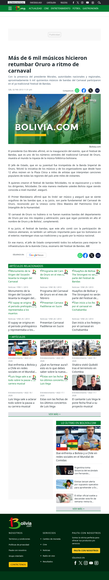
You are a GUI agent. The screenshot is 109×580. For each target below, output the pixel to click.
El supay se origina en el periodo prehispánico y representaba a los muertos (22, 328)
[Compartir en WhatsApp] (77, 90)
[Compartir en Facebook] (83, 90)
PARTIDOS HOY (36, 2)
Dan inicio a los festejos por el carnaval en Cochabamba (86, 326)
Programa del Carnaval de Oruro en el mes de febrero (54, 294)
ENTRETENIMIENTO (60, 8)
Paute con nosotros (17, 550)
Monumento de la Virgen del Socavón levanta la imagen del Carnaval (21, 296)
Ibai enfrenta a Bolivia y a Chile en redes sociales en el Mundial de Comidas (76, 456)
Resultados (48, 561)
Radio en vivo (49, 556)
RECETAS (64, 2)
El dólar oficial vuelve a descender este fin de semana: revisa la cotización (85, 500)
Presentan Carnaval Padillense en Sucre (52, 324)
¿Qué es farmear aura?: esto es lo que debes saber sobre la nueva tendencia (54, 370)
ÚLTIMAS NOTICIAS (16, 2)
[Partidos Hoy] (93, 2)
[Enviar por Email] (97, 90)
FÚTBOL (77, 8)
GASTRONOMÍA (90, 8)
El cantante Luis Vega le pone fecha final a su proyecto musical (86, 402)
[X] (78, 2)
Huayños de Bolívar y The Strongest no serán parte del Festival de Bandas (86, 296)
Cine (45, 544)
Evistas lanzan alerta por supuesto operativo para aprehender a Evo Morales (86, 486)
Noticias (46, 550)
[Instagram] (82, 2)
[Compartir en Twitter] (91, 255)
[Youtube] (87, 2)
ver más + (78, 508)
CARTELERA (51, 2)
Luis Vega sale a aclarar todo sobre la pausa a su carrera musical (22, 402)
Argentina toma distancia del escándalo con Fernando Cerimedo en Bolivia (86, 472)
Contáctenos (18, 564)
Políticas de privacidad (19, 544)
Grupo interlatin (16, 556)
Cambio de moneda (51, 539)
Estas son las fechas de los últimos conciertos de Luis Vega (54, 402)
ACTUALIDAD (35, 8)
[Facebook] (73, 2)
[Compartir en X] (90, 90)
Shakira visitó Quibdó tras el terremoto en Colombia (85, 368)
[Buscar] (99, 2)
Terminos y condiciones (19, 539)
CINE (46, 8)
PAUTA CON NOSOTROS (86, 550)
